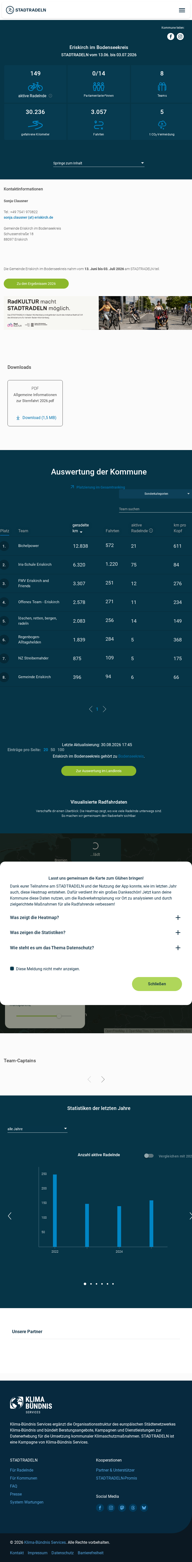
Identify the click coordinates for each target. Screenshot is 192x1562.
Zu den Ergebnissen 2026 (36, 284)
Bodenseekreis (131, 756)
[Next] (102, 1080)
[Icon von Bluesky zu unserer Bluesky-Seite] (144, 1508)
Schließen (157, 984)
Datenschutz (63, 1553)
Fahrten (112, 530)
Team (23, 530)
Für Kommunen (23, 1478)
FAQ (13, 1486)
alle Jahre (15, 1129)
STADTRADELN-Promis (116, 1478)
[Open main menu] (182, 10)
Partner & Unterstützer (115, 1470)
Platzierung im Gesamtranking (100, 487)
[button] (9, 1216)
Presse (16, 1494)
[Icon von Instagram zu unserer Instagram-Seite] (111, 1508)
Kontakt (17, 1553)
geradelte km (80, 528)
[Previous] (90, 1080)
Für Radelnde (21, 1470)
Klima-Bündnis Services (45, 1542)
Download (39, 417)
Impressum (38, 1553)
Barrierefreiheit (91, 1553)
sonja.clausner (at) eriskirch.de (28, 217)
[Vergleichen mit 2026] (150, 1156)
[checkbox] (96, 969)
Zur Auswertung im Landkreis (99, 771)
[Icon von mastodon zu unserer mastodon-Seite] (122, 1508)
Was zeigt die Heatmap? (34, 917)
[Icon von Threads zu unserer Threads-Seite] (133, 1508)
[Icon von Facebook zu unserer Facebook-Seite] (100, 1508)
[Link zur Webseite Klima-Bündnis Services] (31, 1405)
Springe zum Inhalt (67, 163)
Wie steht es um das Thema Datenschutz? (52, 947)
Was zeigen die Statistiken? (38, 932)
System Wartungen (27, 1502)
